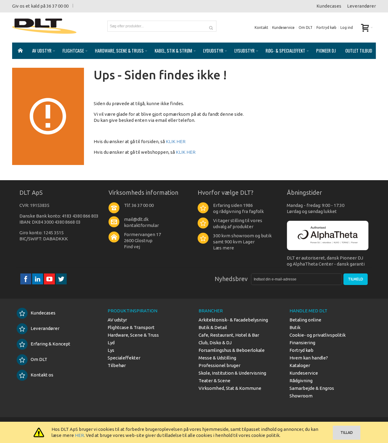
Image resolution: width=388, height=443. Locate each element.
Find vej (132, 246)
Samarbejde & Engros (311, 388)
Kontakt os (42, 374)
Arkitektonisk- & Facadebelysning (233, 319)
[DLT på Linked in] (38, 278)
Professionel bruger (219, 365)
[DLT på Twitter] (61, 278)
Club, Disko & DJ (215, 342)
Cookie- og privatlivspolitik (317, 335)
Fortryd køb (326, 27)
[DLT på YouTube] (50, 278)
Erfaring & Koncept (50, 343)
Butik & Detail (213, 327)
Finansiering (302, 342)
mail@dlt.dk (136, 219)
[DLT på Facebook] (26, 278)
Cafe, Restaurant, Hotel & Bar (229, 335)
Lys (111, 350)
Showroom (301, 395)
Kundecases (328, 6)
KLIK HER (176, 141)
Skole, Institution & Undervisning (232, 373)
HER (79, 435)
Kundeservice (283, 27)
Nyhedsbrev (231, 278)
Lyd (111, 342)
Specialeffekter (124, 357)
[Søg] (211, 26)
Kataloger (299, 365)
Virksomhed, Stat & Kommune (230, 388)
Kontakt (261, 27)
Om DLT (306, 27)
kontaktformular (141, 225)
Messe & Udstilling (217, 357)
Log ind (346, 27)
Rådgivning (301, 380)
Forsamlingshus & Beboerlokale (232, 350)
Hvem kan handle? (308, 357)
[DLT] (44, 26)
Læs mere (223, 247)
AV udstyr (117, 319)
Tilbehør (117, 365)
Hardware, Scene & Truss (133, 335)
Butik (294, 327)
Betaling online (305, 319)
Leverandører (361, 6)
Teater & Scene (214, 380)
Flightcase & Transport (131, 327)
